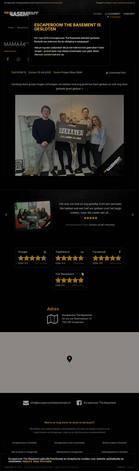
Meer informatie (42, 461)
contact (48, 54)
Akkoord (27, 461)
